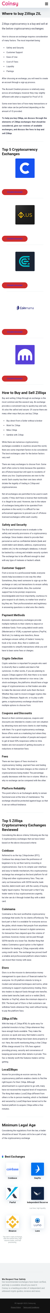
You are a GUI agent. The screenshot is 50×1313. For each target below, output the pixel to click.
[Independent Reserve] (37, 1199)
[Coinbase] (12, 1175)
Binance (12, 1231)
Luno (37, 1231)
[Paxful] (12, 1199)
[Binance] (12, 1227)
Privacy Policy (16, 1307)
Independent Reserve (37, 1202)
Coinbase (12, 1178)
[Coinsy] (10, 3)
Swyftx (37, 1178)
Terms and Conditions (31, 1307)
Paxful (12, 1202)
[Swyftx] (37, 1175)
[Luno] (37, 1227)
